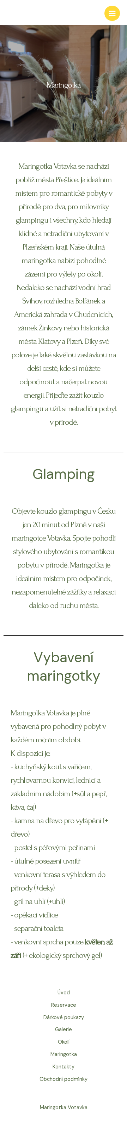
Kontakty (63, 1066)
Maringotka (63, 1054)
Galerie (63, 1029)
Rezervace (63, 1005)
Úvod (64, 992)
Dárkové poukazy (63, 1017)
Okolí (63, 1042)
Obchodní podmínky (63, 1079)
